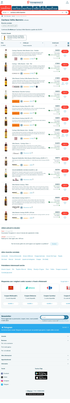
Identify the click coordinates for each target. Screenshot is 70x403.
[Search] (66, 12)
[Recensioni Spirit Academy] (26, 101)
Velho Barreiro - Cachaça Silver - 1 (21, 143)
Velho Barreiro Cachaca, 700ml (20, 184)
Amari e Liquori (5, 269)
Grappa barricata (40, 256)
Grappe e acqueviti (61, 269)
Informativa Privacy (63, 320)
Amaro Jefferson (28, 256)
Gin (13, 269)
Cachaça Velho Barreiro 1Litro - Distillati (22, 130)
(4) (30, 207)
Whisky (30, 269)
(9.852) (31, 86)
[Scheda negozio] (15, 58)
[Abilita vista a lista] (68, 43)
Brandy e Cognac (39, 269)
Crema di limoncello (15, 256)
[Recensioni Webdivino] (26, 86)
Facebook (6, 373)
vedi (64, 51)
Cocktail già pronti (6, 272)
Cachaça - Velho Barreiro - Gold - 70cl (22, 64)
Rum (47, 269)
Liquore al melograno (28, 259)
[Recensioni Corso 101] (26, 73)
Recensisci (26, 153)
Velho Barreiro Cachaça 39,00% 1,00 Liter (23, 212)
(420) (31, 165)
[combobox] (5, 12)
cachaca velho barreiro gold (9, 25)
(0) (30, 153)
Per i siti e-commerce (7, 343)
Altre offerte (63, 83)
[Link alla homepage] (2, 16)
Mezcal (11, 259)
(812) (31, 101)
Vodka (52, 269)
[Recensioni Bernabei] (26, 58)
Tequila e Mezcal (21, 269)
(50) (31, 179)
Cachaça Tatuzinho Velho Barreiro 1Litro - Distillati (25, 50)
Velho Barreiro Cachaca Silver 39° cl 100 (23, 106)
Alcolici (13, 16)
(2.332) (31, 58)
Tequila (60, 256)
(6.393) (31, 73)
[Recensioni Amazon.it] (26, 165)
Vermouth (18, 259)
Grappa (38, 259)
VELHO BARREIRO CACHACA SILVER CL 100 (24, 170)
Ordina (26, 43)
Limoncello (4, 256)
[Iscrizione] (67, 317)
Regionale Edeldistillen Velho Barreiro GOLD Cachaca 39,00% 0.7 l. (30, 158)
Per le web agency (6, 347)
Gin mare (4, 259)
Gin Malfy (45, 259)
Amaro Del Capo (51, 256)
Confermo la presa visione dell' (55, 320)
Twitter (5, 377)
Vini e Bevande (7, 16)
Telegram (6, 384)
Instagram (6, 380)
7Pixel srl (29, 391)
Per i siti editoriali (5, 350)
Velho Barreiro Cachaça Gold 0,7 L (21, 198)
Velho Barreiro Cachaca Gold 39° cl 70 (22, 118)
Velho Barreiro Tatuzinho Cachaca (21, 91)
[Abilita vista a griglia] (68, 45)
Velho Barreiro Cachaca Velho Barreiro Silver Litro (25, 78)
